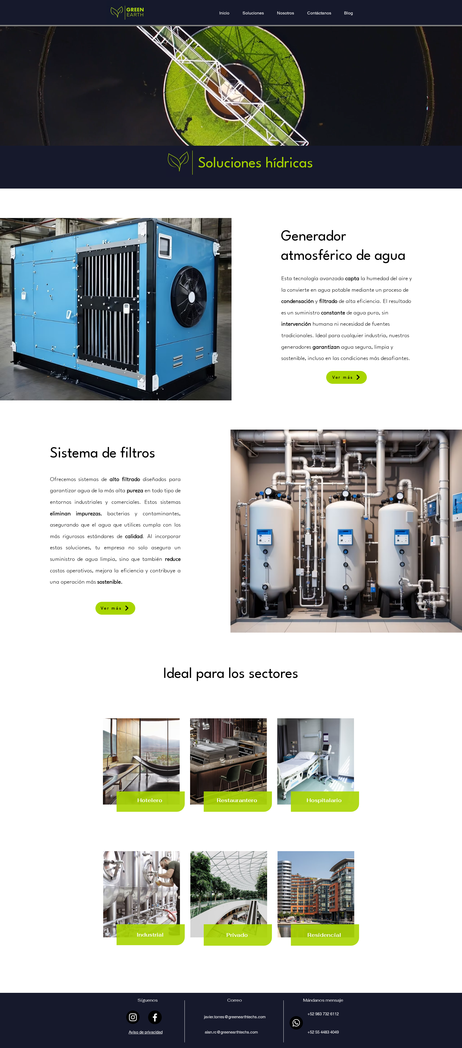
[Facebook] (155, 1017)
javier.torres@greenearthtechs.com (235, 1017)
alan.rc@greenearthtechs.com (231, 1032)
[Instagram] (133, 1017)
